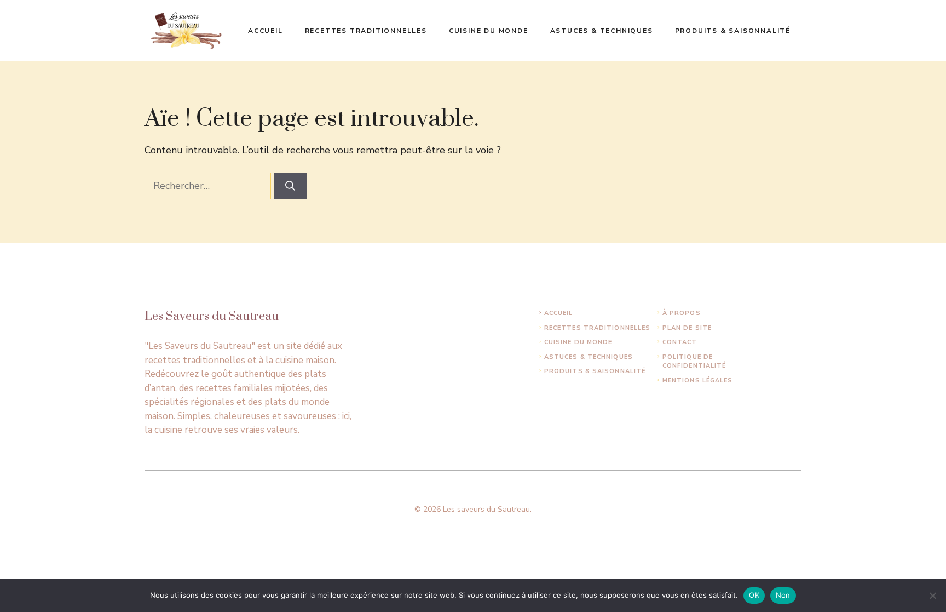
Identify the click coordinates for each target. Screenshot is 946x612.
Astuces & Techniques (601, 30)
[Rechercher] (290, 186)
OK (754, 595)
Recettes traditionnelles (366, 30)
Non (783, 595)
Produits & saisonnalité (733, 30)
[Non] (932, 595)
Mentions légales (697, 380)
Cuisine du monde (488, 30)
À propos (681, 313)
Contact (679, 342)
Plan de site (687, 328)
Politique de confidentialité (694, 361)
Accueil (265, 30)
